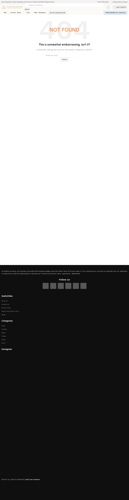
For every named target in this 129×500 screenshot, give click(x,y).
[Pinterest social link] (68, 286)
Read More (76, 274)
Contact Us (5, 304)
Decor (4, 343)
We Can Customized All (57, 12)
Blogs (3, 314)
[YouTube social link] (61, 286)
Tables (4, 336)
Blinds (4, 333)
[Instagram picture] (22, 373)
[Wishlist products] (108, 7)
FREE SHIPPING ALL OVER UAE (115, 12)
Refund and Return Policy (10, 311)
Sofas (3, 339)
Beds (3, 326)
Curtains (4, 329)
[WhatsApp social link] (76, 286)
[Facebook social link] (46, 286)
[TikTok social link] (83, 286)
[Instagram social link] (53, 286)
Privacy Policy (6, 308)
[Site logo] (12, 7)
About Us (5, 301)
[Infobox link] (28, 2)
